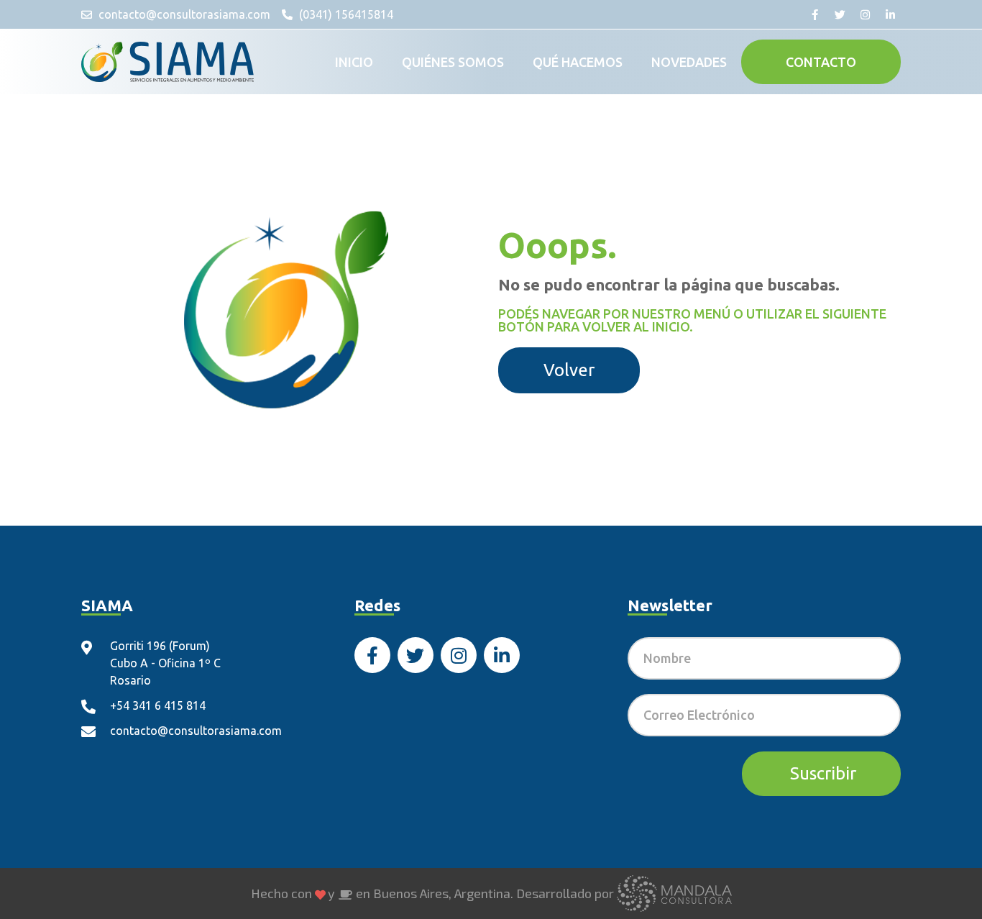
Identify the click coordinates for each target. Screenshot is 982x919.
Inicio (354, 62)
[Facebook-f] (814, 14)
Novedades (689, 62)
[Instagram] (865, 14)
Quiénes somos (453, 62)
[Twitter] (839, 14)
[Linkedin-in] (890, 14)
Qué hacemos (578, 62)
